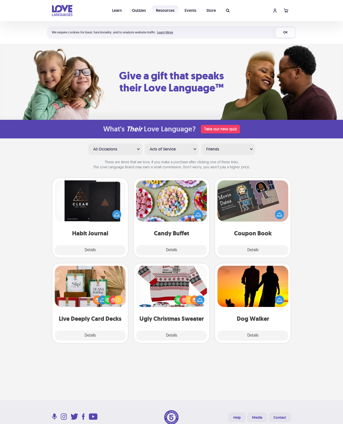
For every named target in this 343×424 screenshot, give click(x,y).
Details (90, 250)
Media (257, 417)
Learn (117, 10)
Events (190, 10)
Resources (165, 10)
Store (211, 10)
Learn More (165, 32)
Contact (279, 417)
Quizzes (139, 10)
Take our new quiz (220, 129)
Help (237, 417)
